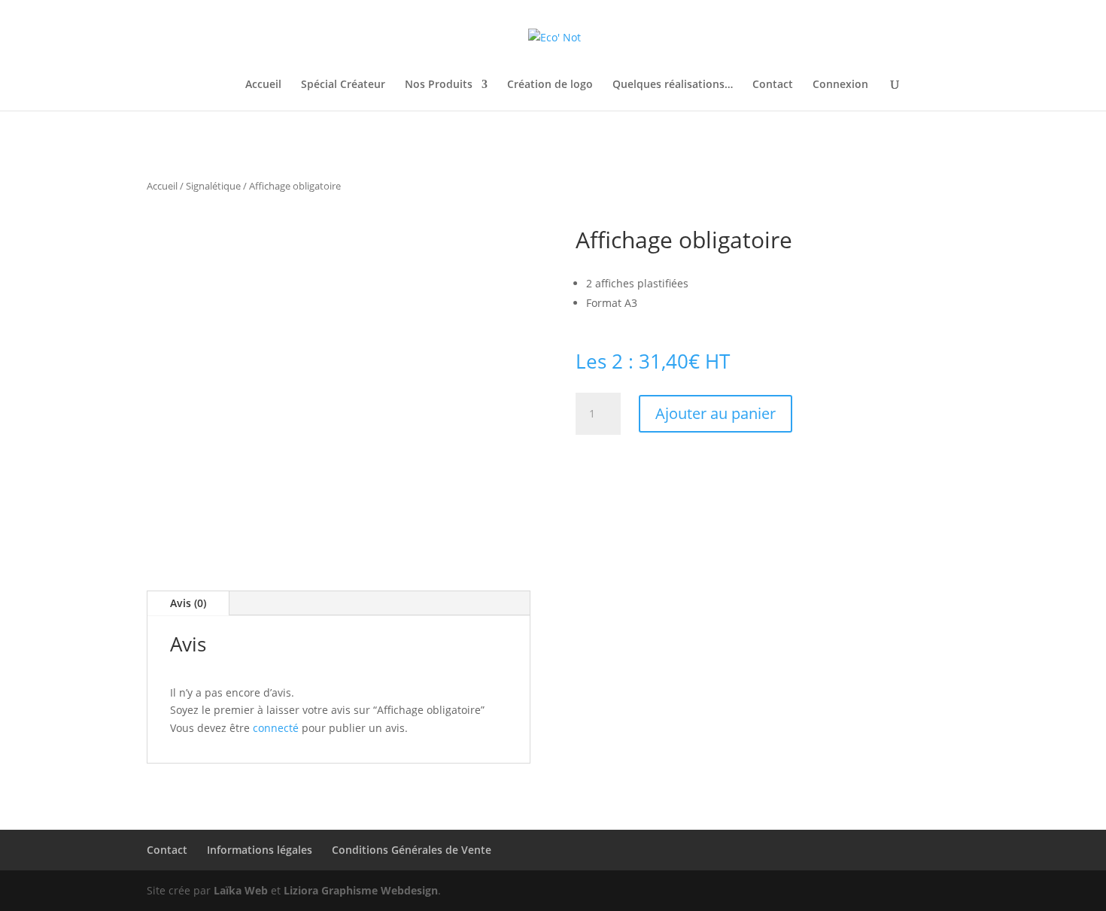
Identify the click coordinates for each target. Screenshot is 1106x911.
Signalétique (213, 186)
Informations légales (259, 850)
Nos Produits (438, 85)
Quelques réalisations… (672, 85)
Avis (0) (188, 603)
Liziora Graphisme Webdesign (361, 890)
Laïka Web (241, 890)
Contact (772, 85)
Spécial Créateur (343, 85)
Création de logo (550, 85)
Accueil (263, 85)
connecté (276, 728)
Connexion (840, 85)
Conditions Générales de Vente (411, 850)
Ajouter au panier (715, 413)
